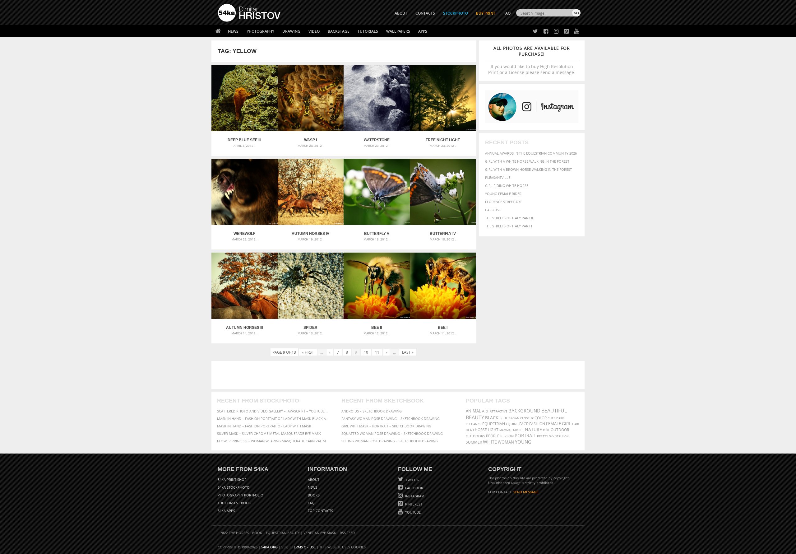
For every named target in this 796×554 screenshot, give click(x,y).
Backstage (338, 31)
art (485, 411)
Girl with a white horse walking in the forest (527, 161)
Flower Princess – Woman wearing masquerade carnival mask (273, 441)
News (233, 31)
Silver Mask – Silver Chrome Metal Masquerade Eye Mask (269, 433)
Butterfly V (376, 233)
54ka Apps (226, 510)
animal (473, 411)
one (546, 430)
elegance (473, 424)
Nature (533, 429)
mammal (505, 430)
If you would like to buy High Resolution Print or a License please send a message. (531, 60)
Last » (407, 352)
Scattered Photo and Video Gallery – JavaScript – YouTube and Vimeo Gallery (273, 411)
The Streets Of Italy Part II (509, 218)
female (553, 423)
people (492, 436)
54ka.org (269, 547)
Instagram (414, 496)
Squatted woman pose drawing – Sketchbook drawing (392, 433)
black (491, 418)
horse (481, 429)
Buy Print (485, 13)
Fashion (537, 423)
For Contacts (320, 510)
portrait (525, 435)
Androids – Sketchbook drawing (371, 411)
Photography (260, 31)
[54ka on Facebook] (544, 31)
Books (314, 495)
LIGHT (493, 429)
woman (506, 442)
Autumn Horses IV (310, 233)
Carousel (493, 209)
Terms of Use (304, 547)
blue (503, 418)
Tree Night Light (443, 140)
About (313, 479)
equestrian (493, 423)
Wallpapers (398, 31)
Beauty (475, 417)
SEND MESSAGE (525, 492)
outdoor (560, 429)
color (541, 418)
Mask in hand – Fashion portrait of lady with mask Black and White (273, 418)
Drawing (291, 31)
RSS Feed (347, 532)
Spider (310, 327)
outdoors (475, 436)
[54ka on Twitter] (534, 31)
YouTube (412, 512)
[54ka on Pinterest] (565, 31)
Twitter (412, 479)
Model (518, 430)
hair (575, 424)
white (490, 442)
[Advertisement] (399, 375)
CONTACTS (425, 13)
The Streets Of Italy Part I (508, 226)
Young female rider (503, 193)
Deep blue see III (244, 140)
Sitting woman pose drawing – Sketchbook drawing (389, 441)
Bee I (442, 327)
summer (474, 442)
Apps (422, 31)
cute (551, 418)
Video (314, 31)
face (523, 423)
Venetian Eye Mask (319, 532)
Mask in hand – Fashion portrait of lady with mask (264, 426)
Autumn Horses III (244, 327)
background (524, 411)
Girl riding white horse (506, 185)
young (523, 442)
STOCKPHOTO (455, 13)
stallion (562, 436)
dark (560, 418)
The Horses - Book (234, 502)
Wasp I (310, 140)
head (470, 430)
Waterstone (377, 140)
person (507, 436)
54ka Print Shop (232, 479)
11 (377, 352)
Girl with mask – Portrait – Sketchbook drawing (386, 426)
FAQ (507, 13)
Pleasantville (497, 177)
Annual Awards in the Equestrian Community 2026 (531, 153)
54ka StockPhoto (234, 487)
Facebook (413, 488)
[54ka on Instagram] (555, 31)
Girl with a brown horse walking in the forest (528, 169)
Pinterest (413, 504)
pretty (542, 436)
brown (514, 418)
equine (512, 423)
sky (551, 436)
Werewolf (244, 233)
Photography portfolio (240, 495)
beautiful (554, 410)
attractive (498, 411)
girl (566, 423)
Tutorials (368, 31)
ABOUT (401, 13)
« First (308, 352)
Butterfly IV (443, 233)
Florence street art (503, 201)
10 (366, 352)
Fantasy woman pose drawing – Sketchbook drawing (390, 418)
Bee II (376, 327)
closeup (527, 418)
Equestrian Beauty (283, 532)
